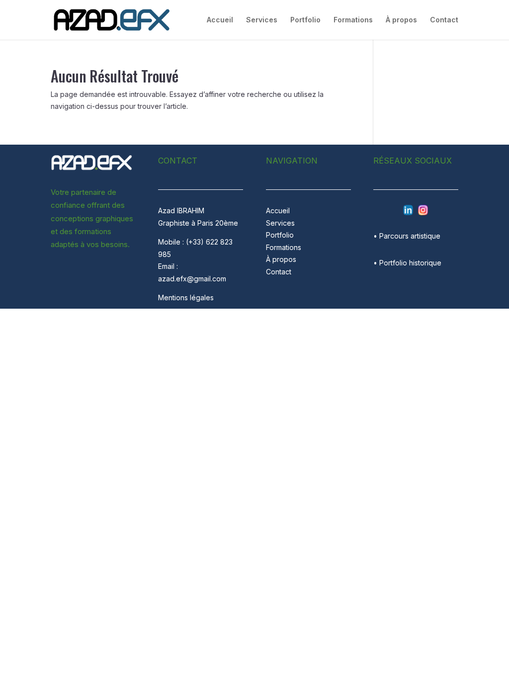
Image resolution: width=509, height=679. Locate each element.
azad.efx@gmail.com (192, 278)
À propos (401, 20)
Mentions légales (186, 297)
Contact (444, 20)
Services (261, 20)
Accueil (220, 20)
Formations (353, 20)
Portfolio (305, 20)
